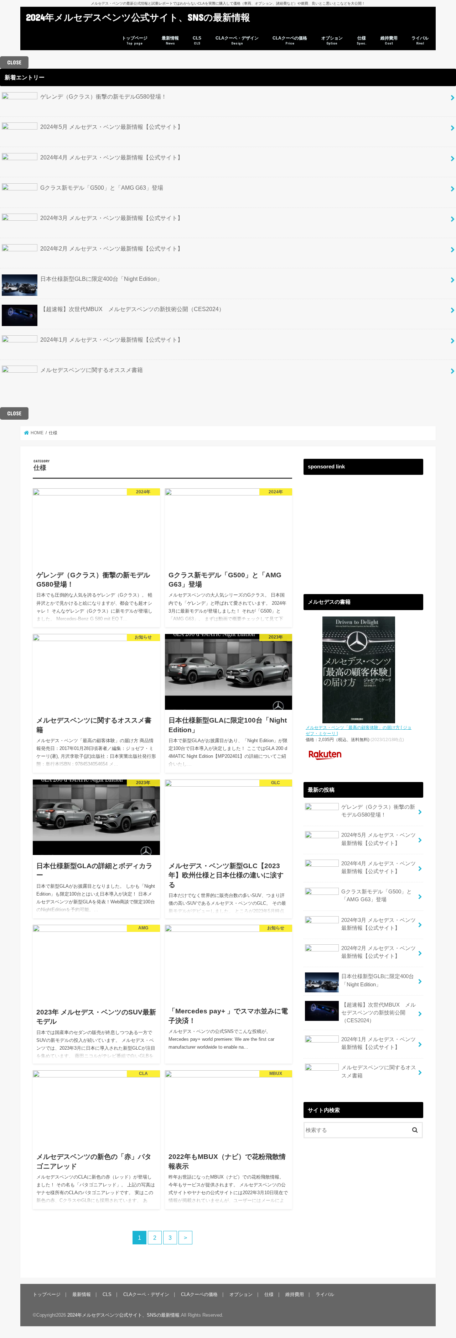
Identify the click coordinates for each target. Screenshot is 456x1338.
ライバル (420, 40)
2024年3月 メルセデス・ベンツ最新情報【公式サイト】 (111, 218)
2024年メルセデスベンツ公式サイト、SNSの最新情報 (138, 16)
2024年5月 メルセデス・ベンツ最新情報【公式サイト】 (111, 127)
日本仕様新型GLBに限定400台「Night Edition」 (101, 279)
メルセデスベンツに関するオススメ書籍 (91, 370)
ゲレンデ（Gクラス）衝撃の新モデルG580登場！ (103, 96)
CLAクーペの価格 (290, 40)
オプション (332, 40)
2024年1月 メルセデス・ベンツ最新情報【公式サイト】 (111, 339)
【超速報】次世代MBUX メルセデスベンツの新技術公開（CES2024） (132, 309)
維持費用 (389, 40)
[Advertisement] (363, 528)
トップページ (134, 40)
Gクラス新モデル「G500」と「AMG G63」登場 (101, 187)
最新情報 (170, 40)
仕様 (361, 40)
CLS (197, 40)
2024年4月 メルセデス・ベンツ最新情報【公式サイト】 (111, 157)
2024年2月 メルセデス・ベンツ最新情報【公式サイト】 (111, 248)
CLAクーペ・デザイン (237, 40)
